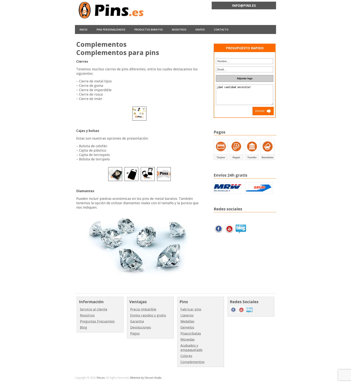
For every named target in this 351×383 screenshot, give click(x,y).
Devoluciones (140, 327)
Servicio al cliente (93, 309)
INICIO (83, 29)
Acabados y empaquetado (191, 347)
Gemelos (187, 327)
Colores (186, 356)
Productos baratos (148, 29)
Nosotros (87, 315)
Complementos (192, 362)
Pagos (135, 333)
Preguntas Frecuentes (97, 321)
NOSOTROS (179, 29)
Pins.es (101, 377)
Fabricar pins (190, 309)
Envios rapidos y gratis (148, 315)
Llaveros (187, 315)
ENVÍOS (200, 29)
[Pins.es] (111, 16)
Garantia (137, 321)
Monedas (187, 339)
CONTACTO (221, 29)
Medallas (187, 321)
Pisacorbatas (190, 333)
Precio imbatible (143, 309)
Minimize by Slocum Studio (146, 377)
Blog (83, 327)
